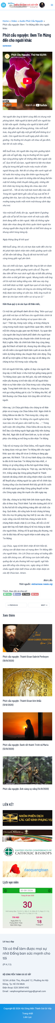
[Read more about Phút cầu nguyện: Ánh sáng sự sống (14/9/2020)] (27, 770)
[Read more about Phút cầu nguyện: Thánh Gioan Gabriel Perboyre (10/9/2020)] (27, 638)
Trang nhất (27, 1013)
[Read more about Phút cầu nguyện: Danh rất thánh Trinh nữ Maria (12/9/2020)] (27, 726)
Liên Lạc (27, 1017)
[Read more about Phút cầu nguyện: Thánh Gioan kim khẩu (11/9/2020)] (27, 682)
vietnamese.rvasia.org (41, 584)
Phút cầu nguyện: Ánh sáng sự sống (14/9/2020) (26, 788)
